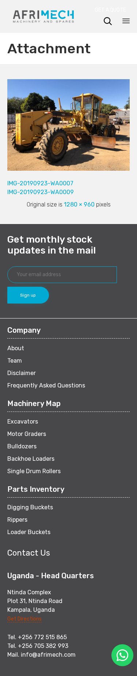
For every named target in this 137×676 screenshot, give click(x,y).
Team (14, 360)
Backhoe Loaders (30, 458)
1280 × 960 (79, 204)
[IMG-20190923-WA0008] (68, 169)
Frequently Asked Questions (46, 385)
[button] (112, 10)
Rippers (17, 519)
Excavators (22, 421)
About (15, 348)
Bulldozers (22, 446)
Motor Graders (26, 433)
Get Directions (24, 619)
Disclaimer (21, 373)
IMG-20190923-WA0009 (40, 192)
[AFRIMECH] (43, 16)
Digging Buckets (30, 507)
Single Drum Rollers (34, 471)
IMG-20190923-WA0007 (40, 183)
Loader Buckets (28, 532)
